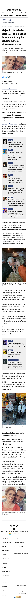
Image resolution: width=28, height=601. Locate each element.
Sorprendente (6, 571)
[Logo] (14, 9)
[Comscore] (14, 533)
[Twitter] (6, 77)
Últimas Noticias (6, 13)
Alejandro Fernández (8, 22)
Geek (3, 580)
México (14, 13)
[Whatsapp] (9, 77)
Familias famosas (19, 26)
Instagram (4, 595)
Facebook (4, 586)
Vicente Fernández (7, 26)
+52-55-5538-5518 (19, 542)
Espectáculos (5, 575)
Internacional (20, 13)
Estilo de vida (5, 559)
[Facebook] (3, 77)
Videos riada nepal (7, 16)
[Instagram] (17, 526)
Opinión (4, 554)
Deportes (4, 563)
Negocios (4, 567)
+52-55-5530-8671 (19, 546)
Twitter (3, 590)
